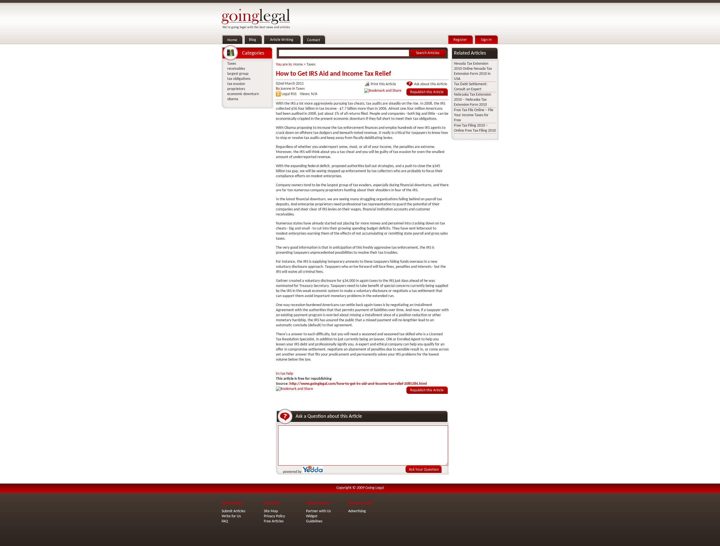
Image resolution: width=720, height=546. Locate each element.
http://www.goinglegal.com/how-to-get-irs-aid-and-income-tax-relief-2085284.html (358, 384)
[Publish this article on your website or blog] (427, 95)
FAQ (225, 521)
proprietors (236, 89)
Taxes (311, 64)
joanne (286, 89)
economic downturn (243, 94)
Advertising (357, 511)
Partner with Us (318, 511)
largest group (237, 74)
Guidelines (314, 521)
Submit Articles (233, 511)
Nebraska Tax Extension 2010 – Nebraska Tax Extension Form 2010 (472, 100)
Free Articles (274, 521)
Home (298, 64)
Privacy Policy (274, 516)
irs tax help (284, 374)
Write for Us (231, 516)
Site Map (271, 511)
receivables (236, 69)
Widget (312, 516)
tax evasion (236, 84)
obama (232, 99)
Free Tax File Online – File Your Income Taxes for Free (473, 115)
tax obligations (238, 79)
